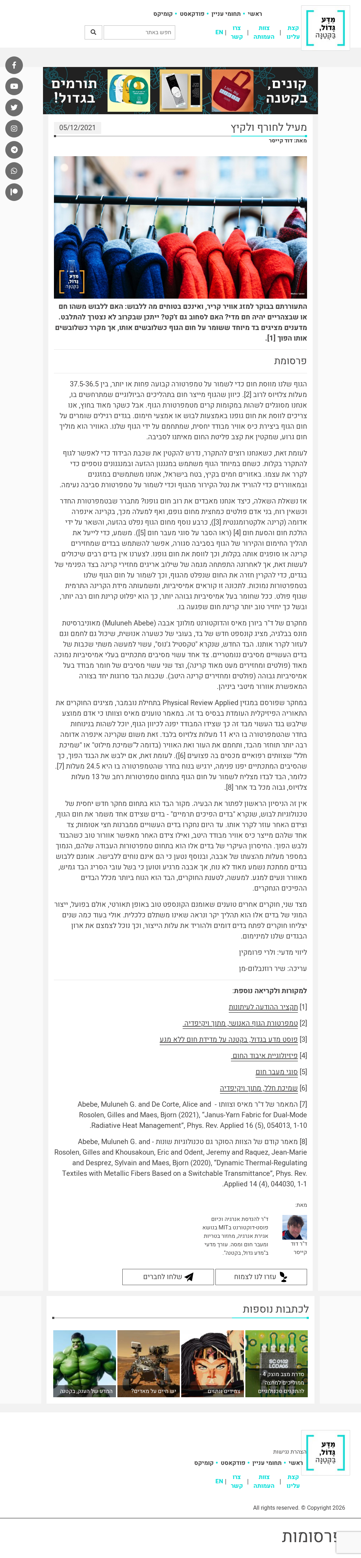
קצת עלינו (293, 33)
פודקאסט (192, 14)
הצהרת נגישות (289, 1452)
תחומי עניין (226, 14)
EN (219, 32)
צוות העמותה (264, 33)
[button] (93, 32)
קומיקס (163, 14)
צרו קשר (237, 33)
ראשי (255, 14)
